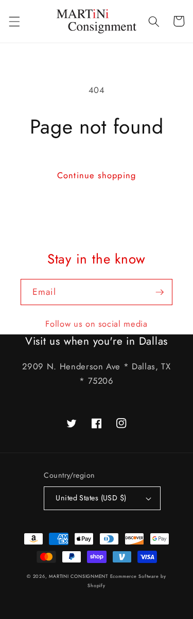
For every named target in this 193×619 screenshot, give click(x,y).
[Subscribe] (159, 292)
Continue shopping (96, 175)
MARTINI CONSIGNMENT (78, 576)
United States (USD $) (91, 498)
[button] (14, 21)
